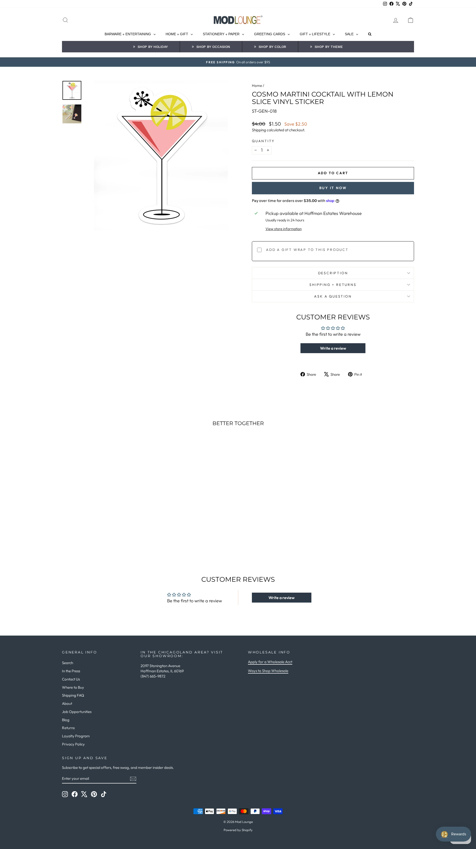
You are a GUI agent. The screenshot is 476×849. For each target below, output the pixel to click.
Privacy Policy (73, 744)
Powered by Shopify (238, 830)
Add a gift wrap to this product (307, 249)
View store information (284, 229)
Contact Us (71, 679)
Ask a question (333, 296)
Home (257, 85)
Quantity (263, 141)
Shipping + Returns (332, 284)
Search (67, 662)
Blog (65, 719)
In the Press (71, 671)
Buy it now (333, 188)
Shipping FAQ (73, 695)
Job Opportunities (76, 711)
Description (333, 273)
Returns (68, 727)
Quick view (104, 517)
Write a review (333, 348)
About (67, 703)
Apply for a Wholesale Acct (270, 661)
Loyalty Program (76, 736)
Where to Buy (73, 687)
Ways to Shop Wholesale (268, 670)
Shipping (259, 130)
